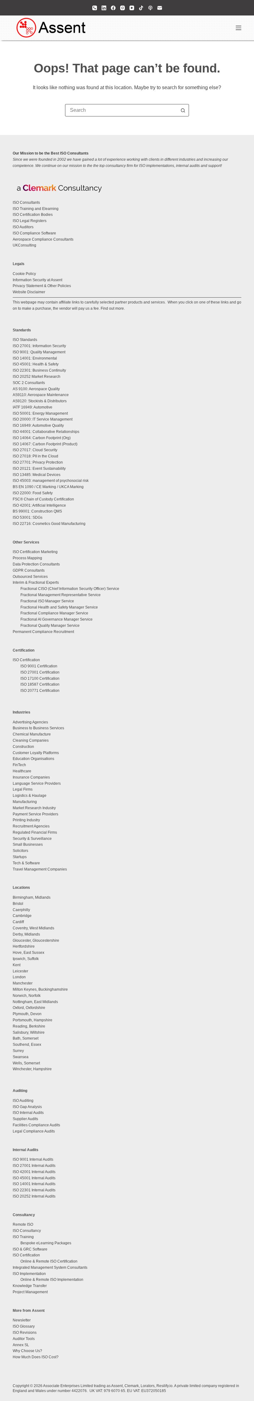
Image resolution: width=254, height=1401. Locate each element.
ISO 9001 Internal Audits (33, 1159)
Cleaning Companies (31, 740)
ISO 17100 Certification (39, 678)
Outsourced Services (30, 576)
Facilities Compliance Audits (36, 1125)
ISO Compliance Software (34, 233)
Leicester (20, 971)
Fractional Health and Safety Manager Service (59, 607)
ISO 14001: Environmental (35, 358)
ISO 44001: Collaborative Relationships (46, 432)
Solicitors (20, 851)
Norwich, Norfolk (27, 995)
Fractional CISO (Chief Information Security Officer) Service (69, 589)
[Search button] (183, 110)
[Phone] (94, 8)
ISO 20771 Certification (39, 690)
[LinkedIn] (104, 8)
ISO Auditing (23, 1100)
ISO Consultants (26, 202)
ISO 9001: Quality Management (39, 352)
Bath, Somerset (25, 1038)
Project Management (30, 1292)
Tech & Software (26, 863)
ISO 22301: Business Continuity (39, 370)
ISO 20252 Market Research (36, 376)
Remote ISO (23, 1224)
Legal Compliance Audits (34, 1131)
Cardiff (18, 922)
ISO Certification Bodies (33, 214)
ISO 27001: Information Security (39, 346)
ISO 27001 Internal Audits (34, 1165)
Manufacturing (25, 802)
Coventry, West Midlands (33, 928)
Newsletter (22, 1320)
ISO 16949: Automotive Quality (38, 425)
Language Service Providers (37, 783)
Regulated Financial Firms (35, 832)
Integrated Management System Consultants (50, 1267)
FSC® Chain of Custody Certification (43, 499)
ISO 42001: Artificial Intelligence (39, 505)
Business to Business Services (38, 728)
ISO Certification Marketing (35, 552)
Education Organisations (33, 759)
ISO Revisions (25, 1332)
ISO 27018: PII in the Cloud (35, 456)
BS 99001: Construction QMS (37, 511)
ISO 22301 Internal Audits (34, 1190)
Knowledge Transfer (30, 1286)
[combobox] (121, 110)
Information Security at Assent (37, 280)
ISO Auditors (23, 227)
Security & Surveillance (32, 838)
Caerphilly (21, 910)
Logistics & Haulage (29, 795)
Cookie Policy (24, 274)
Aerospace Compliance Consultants (43, 239)
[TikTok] (141, 8)
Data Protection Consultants (36, 564)
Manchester (23, 983)
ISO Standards (25, 340)
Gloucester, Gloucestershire (36, 940)
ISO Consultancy (27, 1231)
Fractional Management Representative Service (60, 595)
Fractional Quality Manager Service (50, 625)
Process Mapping (27, 558)
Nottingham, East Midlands (35, 1002)
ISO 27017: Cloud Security (35, 450)
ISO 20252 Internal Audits (34, 1196)
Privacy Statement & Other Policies (42, 286)
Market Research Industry (34, 808)
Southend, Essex (27, 1044)
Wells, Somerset (26, 1063)
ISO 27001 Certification (39, 672)
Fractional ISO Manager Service (47, 601)
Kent (16, 965)
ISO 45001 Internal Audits (34, 1178)
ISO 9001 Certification (38, 666)
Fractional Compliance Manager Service (54, 613)
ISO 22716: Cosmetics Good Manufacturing (49, 524)
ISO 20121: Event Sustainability (39, 468)
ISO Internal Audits (28, 1113)
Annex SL (21, 1345)
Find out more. (113, 308)
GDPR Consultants (29, 570)
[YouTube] (131, 8)
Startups (20, 857)
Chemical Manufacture (32, 734)
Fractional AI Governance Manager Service (56, 619)
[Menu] (238, 28)
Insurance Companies (31, 777)
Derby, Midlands (26, 934)
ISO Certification (26, 660)
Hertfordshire (24, 946)
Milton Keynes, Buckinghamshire (40, 989)
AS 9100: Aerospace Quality (36, 389)
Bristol (18, 903)
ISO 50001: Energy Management (40, 413)
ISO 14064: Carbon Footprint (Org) (42, 438)
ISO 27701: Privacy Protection (38, 462)
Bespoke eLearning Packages (45, 1243)
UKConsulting (24, 245)
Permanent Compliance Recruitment (43, 632)
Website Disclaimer (29, 292)
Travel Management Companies (40, 869)
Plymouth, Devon (27, 1014)
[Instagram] (122, 8)
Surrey (18, 1051)
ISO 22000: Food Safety (33, 493)
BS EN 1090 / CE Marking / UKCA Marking (48, 487)
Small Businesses (28, 844)
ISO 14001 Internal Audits (34, 1184)
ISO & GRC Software (30, 1249)
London (19, 977)
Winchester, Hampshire (32, 1069)
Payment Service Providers (35, 814)
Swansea (20, 1057)
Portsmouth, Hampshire (32, 1020)
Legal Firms (23, 789)
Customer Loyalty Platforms (36, 753)
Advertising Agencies (30, 722)
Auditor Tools (24, 1339)
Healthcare (22, 771)
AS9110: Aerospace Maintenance (41, 395)
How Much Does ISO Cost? (36, 1357)
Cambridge (22, 916)
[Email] (159, 8)
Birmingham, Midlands (31, 897)
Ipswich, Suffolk (26, 959)
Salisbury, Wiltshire (29, 1032)
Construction (23, 746)
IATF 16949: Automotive (32, 407)
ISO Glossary (24, 1326)
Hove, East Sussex (28, 952)
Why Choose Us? (27, 1351)
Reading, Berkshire (29, 1026)
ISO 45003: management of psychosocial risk (51, 480)
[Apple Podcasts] (150, 8)
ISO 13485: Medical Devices (36, 475)
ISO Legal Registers (29, 221)
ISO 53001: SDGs (27, 517)
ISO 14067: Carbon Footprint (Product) (45, 444)
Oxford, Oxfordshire (29, 1008)
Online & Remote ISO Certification (48, 1261)
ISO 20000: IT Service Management (42, 419)
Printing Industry (26, 820)
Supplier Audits (25, 1119)
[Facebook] (113, 8)
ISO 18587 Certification (39, 684)
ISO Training (23, 1237)
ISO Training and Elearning (36, 209)
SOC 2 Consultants (29, 383)
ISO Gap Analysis (27, 1107)
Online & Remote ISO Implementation (51, 1279)
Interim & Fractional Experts (36, 582)
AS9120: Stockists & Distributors (40, 401)
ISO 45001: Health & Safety (36, 364)
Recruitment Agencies (31, 826)
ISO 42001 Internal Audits (34, 1172)
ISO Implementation (29, 1274)
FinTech (19, 765)
